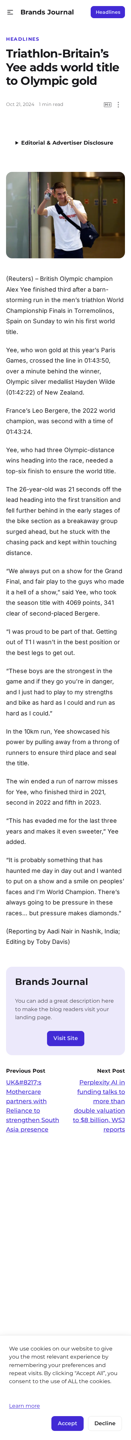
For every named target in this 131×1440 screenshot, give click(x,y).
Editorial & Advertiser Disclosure (67, 143)
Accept (67, 1423)
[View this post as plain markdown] (108, 105)
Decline (105, 1423)
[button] (10, 12)
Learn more (24, 1405)
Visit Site (65, 1038)
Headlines (108, 12)
